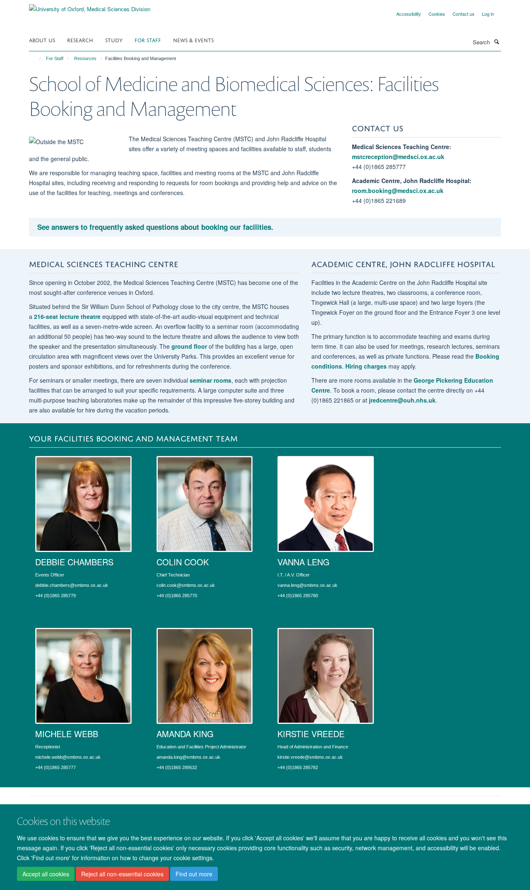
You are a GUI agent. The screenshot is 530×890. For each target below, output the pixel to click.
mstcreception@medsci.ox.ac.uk (398, 156)
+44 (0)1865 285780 (297, 595)
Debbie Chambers (74, 562)
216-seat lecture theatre (67, 316)
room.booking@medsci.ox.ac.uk (397, 190)
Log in (488, 13)
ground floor (190, 346)
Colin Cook (183, 562)
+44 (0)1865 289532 (177, 767)
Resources (85, 58)
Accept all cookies (45, 874)
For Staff (148, 39)
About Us (42, 39)
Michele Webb (66, 734)
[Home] (36, 58)
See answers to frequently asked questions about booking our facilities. (155, 227)
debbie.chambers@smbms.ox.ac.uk (71, 585)
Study (114, 39)
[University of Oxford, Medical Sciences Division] (89, 6)
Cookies (437, 13)
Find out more (194, 874)
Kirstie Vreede (310, 734)
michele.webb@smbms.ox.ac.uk (68, 757)
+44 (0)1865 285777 (55, 767)
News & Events (193, 39)
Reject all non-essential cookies (122, 874)
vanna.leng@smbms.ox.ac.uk (307, 585)
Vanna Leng (303, 562)
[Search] (496, 41)
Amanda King (185, 734)
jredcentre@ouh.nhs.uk (402, 400)
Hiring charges (366, 366)
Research (80, 39)
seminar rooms (210, 380)
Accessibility (408, 13)
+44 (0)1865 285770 (177, 595)
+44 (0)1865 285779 (55, 595)
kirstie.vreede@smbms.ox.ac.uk (310, 757)
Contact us (464, 13)
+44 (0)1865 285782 (297, 767)
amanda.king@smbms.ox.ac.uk (188, 757)
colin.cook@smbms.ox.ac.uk (186, 585)
